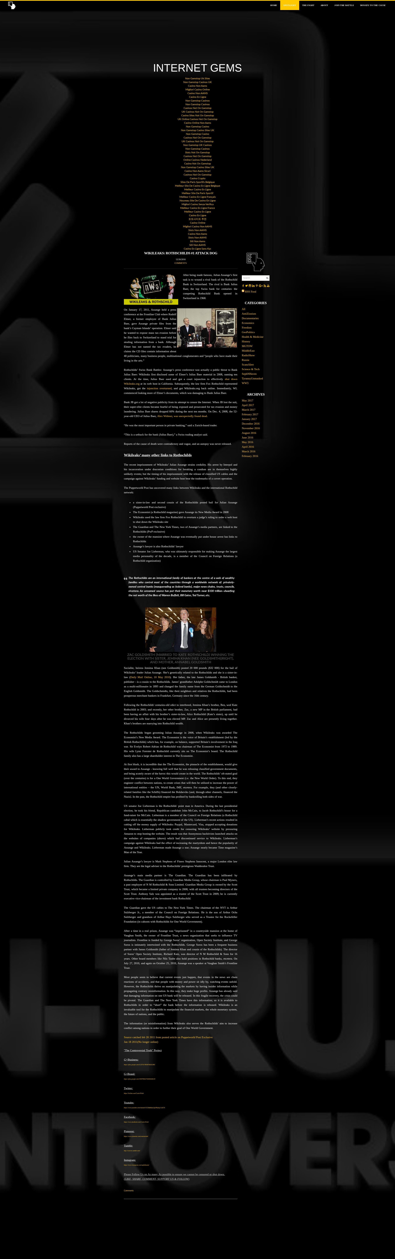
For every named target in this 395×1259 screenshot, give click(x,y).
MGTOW (247, 346)
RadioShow (248, 355)
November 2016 (251, 428)
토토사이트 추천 (197, 219)
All (243, 309)
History (246, 341)
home (273, 5)
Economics (248, 322)
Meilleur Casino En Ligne (197, 189)
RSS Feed (250, 291)
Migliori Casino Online (197, 89)
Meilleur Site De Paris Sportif (197, 193)
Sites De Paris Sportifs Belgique (198, 182)
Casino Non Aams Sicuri (197, 171)
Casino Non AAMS (197, 93)
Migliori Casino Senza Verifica (198, 204)
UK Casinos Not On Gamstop (198, 112)
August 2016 (249, 432)
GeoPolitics (248, 332)
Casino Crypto (197, 178)
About (324, 5)
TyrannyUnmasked (252, 378)
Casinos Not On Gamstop (197, 108)
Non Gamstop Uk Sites (197, 78)
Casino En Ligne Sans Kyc (197, 249)
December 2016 (251, 423)
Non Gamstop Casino (197, 126)
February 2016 (250, 456)
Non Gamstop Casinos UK (197, 82)
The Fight (308, 5)
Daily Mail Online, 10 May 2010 (150, 677)
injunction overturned (159, 388)
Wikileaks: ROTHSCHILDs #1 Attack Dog (180, 253)
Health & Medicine (252, 336)
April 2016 (248, 446)
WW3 (245, 383)
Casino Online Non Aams (197, 123)
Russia (245, 359)
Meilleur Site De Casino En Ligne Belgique (197, 186)
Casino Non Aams (197, 86)
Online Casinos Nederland (197, 160)
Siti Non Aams (197, 241)
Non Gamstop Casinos (197, 100)
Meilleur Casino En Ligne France (197, 208)
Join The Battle (344, 5)
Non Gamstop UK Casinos (197, 145)
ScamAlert (248, 364)
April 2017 (248, 405)
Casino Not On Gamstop (197, 163)
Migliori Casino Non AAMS (197, 226)
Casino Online (197, 223)
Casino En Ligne (197, 97)
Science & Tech (251, 369)
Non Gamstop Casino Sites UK (197, 130)
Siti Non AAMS (197, 245)
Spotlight (289, 5)
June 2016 (247, 437)
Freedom (247, 327)
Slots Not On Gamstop (197, 152)
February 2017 (250, 414)
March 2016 (248, 451)
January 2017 (249, 419)
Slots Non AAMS (197, 230)
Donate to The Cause (373, 5)
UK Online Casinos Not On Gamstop (197, 119)
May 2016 (247, 442)
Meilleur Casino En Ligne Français (197, 197)
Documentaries (250, 318)
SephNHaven (249, 373)
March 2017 (248, 409)
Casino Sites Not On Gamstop (197, 115)
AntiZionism (249, 313)
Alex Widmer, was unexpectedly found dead (182, 416)
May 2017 (247, 400)
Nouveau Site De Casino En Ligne (198, 200)
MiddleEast (248, 350)
